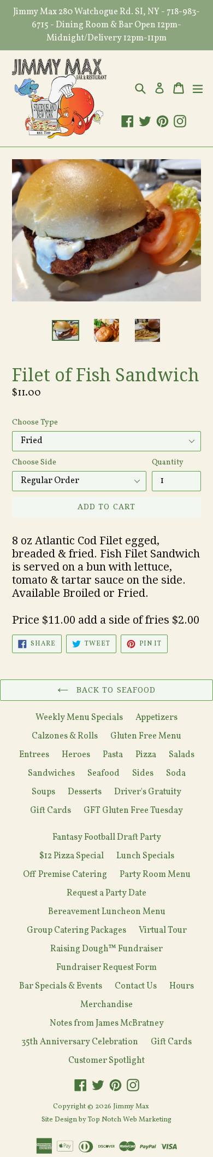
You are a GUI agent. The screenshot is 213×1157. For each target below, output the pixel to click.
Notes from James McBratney (107, 1024)
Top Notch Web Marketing (128, 1120)
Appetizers (156, 718)
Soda (176, 774)
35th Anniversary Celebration (79, 1042)
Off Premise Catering (65, 875)
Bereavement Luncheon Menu (106, 912)
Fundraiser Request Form (106, 968)
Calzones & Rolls (65, 736)
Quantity (168, 462)
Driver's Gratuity (147, 792)
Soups (43, 792)
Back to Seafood (115, 689)
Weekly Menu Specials (79, 718)
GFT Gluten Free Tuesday (133, 811)
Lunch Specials (145, 856)
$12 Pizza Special (71, 856)
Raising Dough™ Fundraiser (106, 949)
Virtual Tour (163, 931)
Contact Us (136, 986)
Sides (142, 774)
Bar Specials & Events (60, 986)
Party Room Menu (155, 875)
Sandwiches (51, 774)
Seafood (103, 774)
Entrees (34, 755)
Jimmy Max (131, 1107)
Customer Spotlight (106, 1061)
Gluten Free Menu (145, 736)
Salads (181, 755)
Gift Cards (50, 811)
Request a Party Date (106, 893)
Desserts (85, 792)
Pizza (145, 755)
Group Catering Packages (76, 931)
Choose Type (35, 422)
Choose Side (34, 462)
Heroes (76, 755)
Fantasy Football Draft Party (106, 838)
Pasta (113, 755)
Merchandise (106, 1005)
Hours (181, 986)
